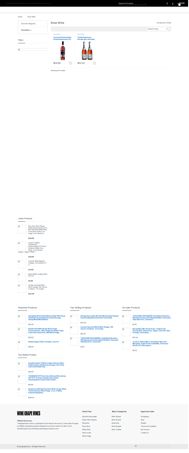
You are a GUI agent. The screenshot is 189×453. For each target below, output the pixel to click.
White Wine (86, 429)
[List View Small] (63, 29)
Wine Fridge (86, 436)
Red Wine (85, 423)
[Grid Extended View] (57, 29)
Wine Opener (116, 420)
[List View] (60, 29)
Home (20, 17)
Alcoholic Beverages (89, 416)
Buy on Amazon (69, 63)
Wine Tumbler (116, 429)
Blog (14, 3)
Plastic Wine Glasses (89, 420)
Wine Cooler (86, 433)
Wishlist (18, 3)
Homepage (9, 3)
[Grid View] (53, 29)
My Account (40, 3)
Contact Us (48, 3)
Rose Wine (56, 34)
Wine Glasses (116, 416)
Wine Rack (115, 423)
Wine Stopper (116, 426)
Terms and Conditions (28, 3)
